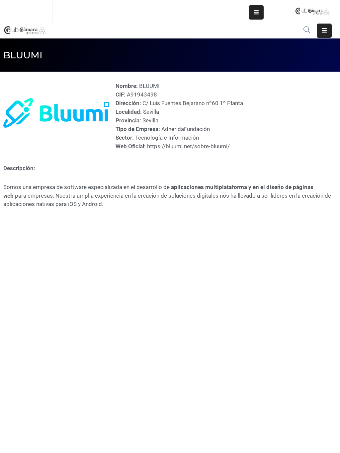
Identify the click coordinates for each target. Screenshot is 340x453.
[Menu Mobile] (256, 12)
